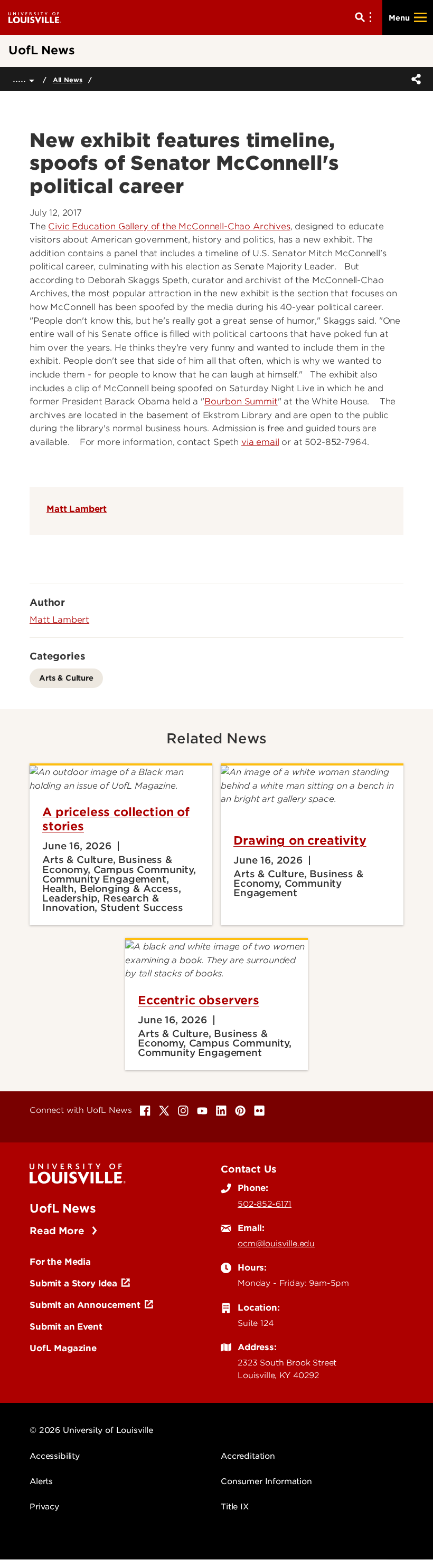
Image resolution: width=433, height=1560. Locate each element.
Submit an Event (66, 1326)
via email (260, 442)
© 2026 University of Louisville (91, 1430)
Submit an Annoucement (85, 1305)
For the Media (60, 1261)
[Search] (365, 17)
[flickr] (259, 1111)
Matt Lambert (76, 508)
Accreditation (248, 1456)
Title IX (235, 1506)
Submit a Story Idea (73, 1283)
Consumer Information (266, 1481)
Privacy (44, 1506)
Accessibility (55, 1456)
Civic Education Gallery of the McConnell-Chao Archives (169, 226)
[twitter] (164, 1111)
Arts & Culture (66, 677)
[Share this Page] (414, 79)
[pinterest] (240, 1111)
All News (67, 80)
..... (21, 78)
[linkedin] (221, 1111)
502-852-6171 (264, 1204)
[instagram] (183, 1111)
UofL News (63, 1208)
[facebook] (145, 1111)
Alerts (41, 1481)
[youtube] (202, 1111)
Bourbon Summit (241, 401)
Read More (58, 1230)
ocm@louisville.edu (276, 1243)
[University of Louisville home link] (34, 17)
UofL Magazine (63, 1348)
